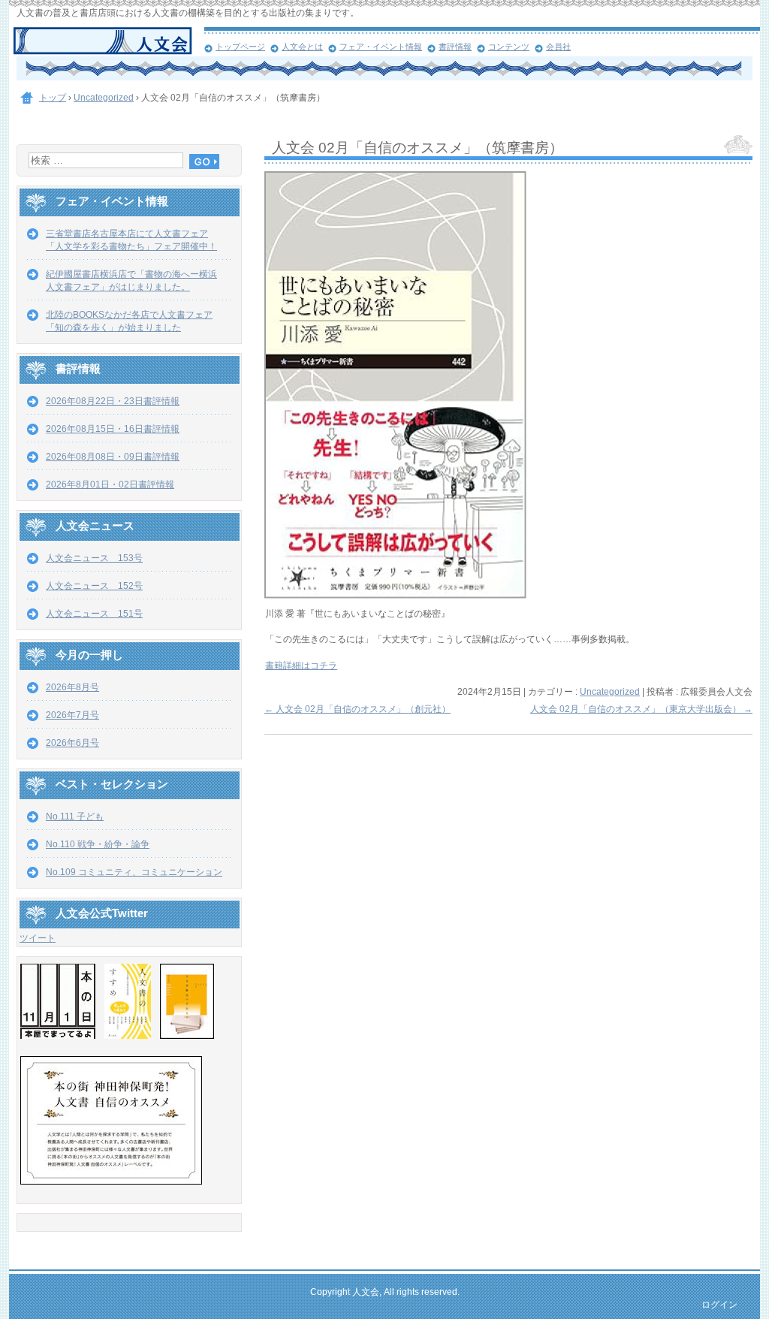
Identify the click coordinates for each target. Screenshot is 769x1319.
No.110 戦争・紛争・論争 (97, 844)
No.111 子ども (75, 816)
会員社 (558, 46)
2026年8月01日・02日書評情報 (110, 484)
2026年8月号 (72, 687)
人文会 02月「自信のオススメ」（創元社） (357, 709)
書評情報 (455, 46)
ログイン (719, 1304)
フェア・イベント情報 (380, 46)
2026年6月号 (72, 743)
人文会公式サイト (108, 41)
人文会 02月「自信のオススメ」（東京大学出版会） (641, 709)
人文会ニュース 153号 (94, 558)
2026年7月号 (72, 715)
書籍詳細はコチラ (301, 665)
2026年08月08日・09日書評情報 (112, 456)
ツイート (38, 938)
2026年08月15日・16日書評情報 (112, 429)
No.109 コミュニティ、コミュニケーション (134, 872)
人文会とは (302, 46)
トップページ (240, 46)
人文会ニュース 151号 (94, 613)
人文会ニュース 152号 (94, 586)
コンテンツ (508, 46)
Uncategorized (610, 692)
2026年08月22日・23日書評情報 (112, 401)
